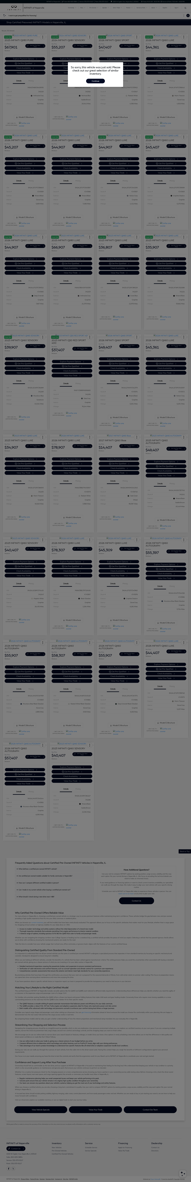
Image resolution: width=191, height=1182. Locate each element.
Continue (95, 81)
